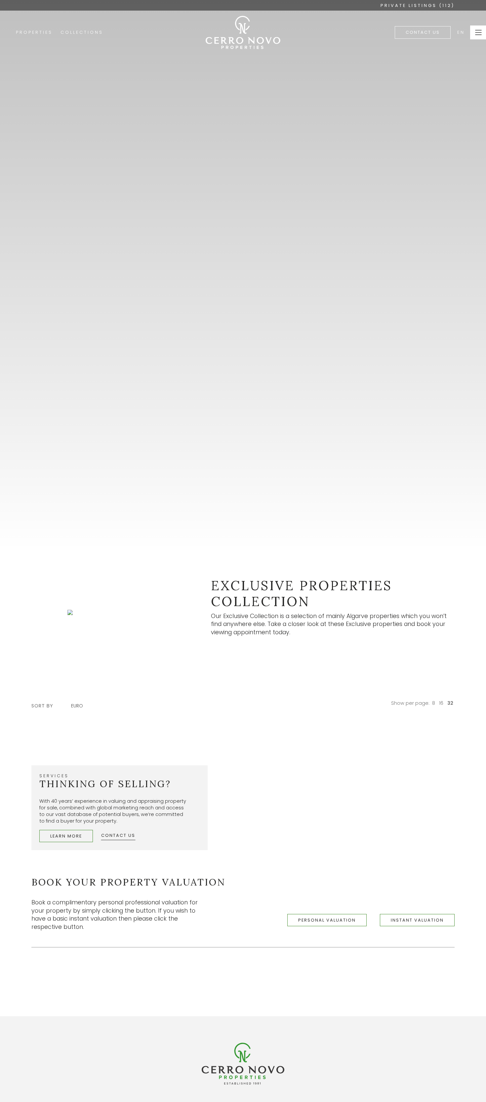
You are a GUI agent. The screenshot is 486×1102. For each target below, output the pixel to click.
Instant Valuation (417, 920)
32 (450, 703)
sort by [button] (42, 705)
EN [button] (461, 32)
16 (441, 703)
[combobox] (80, 705)
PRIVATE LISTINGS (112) (418, 5)
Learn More (66, 836)
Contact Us (423, 32)
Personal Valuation (327, 920)
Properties (34, 32)
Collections (82, 32)
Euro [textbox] (77, 705)
